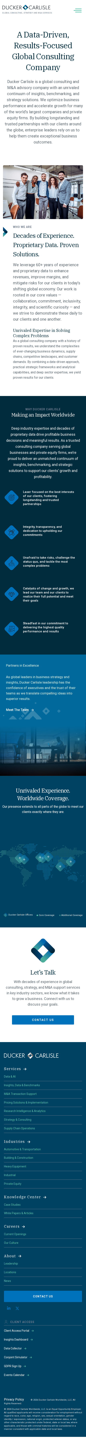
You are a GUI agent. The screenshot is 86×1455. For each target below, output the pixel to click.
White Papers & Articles (18, 1213)
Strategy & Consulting (17, 1119)
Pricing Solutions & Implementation (26, 1102)
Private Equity (12, 1183)
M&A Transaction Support (20, 1093)
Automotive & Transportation (22, 1149)
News (7, 1280)
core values (47, 295)
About (10, 1256)
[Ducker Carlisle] (31, 1055)
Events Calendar (14, 1375)
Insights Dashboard (16, 1339)
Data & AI (10, 1076)
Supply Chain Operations (19, 1128)
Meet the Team (17, 710)
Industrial (10, 1175)
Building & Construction (18, 1157)
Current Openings (15, 1234)
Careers (12, 1226)
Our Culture (11, 1242)
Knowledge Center (22, 1197)
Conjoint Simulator (15, 1357)
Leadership (11, 1263)
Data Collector (13, 1348)
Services (12, 1068)
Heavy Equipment (15, 1166)
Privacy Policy (14, 1399)
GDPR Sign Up (12, 1366)
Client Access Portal (16, 1330)
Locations (10, 1272)
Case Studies (12, 1204)
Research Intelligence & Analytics (25, 1111)
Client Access (22, 1322)
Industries (14, 1141)
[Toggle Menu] (78, 10)
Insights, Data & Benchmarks (22, 1085)
